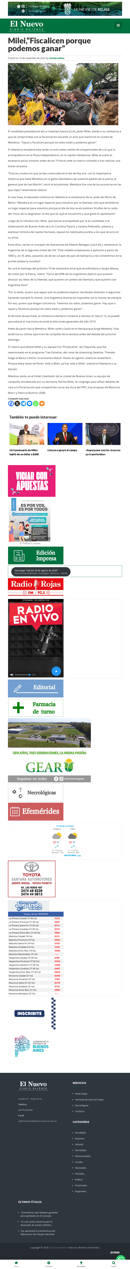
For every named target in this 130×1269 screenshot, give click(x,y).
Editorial (79, 1144)
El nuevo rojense (57, 1247)
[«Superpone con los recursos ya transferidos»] (103, 433)
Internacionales (83, 1156)
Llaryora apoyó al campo (62, 450)
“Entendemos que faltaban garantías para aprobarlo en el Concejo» (39, 1214)
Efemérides (81, 1150)
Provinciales (81, 1185)
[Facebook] (11, 403)
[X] (17, 403)
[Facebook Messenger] (29, 403)
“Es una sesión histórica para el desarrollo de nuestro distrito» (36, 1223)
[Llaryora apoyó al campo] (65, 433)
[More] (42, 403)
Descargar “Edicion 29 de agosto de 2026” (41, 571)
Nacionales (80, 1167)
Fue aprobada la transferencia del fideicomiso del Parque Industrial (38, 1232)
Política (78, 1179)
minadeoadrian (56, 58)
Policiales (79, 1173)
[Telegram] (23, 403)
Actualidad (80, 1132)
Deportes (80, 1138)
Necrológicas (81, 1105)
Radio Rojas (81, 1093)
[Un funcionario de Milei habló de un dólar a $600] (27, 433)
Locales (79, 1161)
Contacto (79, 1111)
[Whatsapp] (36, 403)
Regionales (80, 1191)
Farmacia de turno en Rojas (89, 1099)
